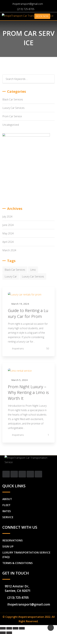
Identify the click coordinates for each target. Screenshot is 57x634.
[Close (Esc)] (3, 628)
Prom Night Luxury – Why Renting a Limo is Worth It (28, 392)
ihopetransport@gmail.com (28, 4)
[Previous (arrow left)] (3, 632)
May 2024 (8, 233)
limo (33, 269)
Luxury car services (33, 276)
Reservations (12, 540)
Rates (6, 511)
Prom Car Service (12, 116)
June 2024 (8, 225)
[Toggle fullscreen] (15, 628)
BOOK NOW (42, 16)
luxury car (11, 276)
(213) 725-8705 (25, 9)
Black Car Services (12, 99)
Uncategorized (10, 124)
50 (47, 348)
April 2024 (8, 242)
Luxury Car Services (13, 108)
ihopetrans (18, 348)
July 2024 (7, 216)
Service (7, 517)
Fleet (6, 505)
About (7, 499)
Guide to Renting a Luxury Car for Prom (28, 313)
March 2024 (9, 250)
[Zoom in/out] (22, 628)
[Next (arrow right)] (9, 632)
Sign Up (7, 546)
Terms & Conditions (17, 563)
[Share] (9, 628)
